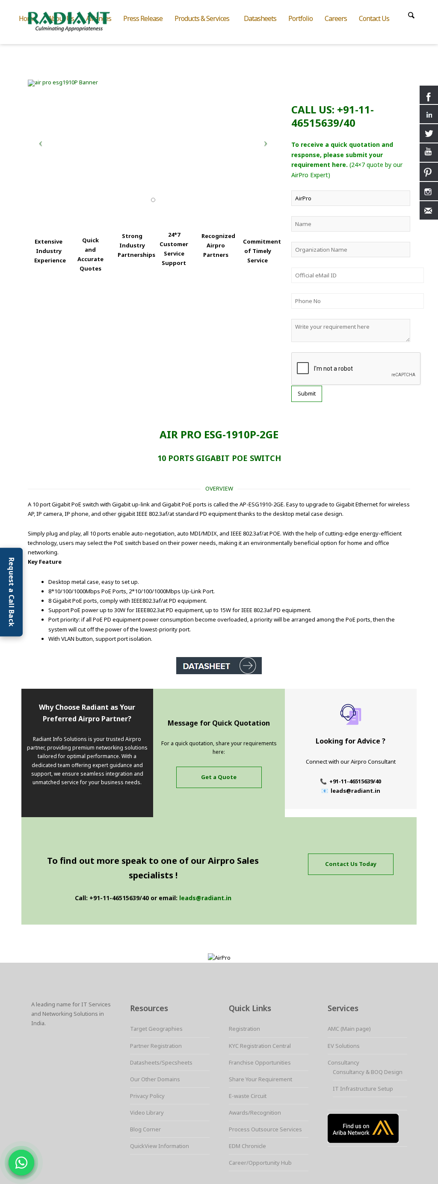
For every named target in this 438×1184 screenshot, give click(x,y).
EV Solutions (344, 1046)
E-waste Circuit (247, 1096)
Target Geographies (156, 1028)
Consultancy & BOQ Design (367, 1072)
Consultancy (343, 1062)
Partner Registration (156, 1046)
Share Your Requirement (260, 1079)
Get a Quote (219, 777)
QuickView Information (159, 1146)
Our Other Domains (155, 1079)
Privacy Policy (147, 1096)
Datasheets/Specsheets (161, 1062)
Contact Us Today (350, 864)
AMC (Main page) (349, 1028)
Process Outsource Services (265, 1129)
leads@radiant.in (205, 898)
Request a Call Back (11, 592)
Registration (244, 1028)
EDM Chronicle (247, 1146)
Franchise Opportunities (260, 1062)
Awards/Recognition (255, 1112)
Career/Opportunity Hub (260, 1162)
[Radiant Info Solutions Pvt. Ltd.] (75, 20)
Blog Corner (145, 1129)
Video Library (147, 1112)
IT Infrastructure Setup (363, 1088)
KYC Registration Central (260, 1046)
